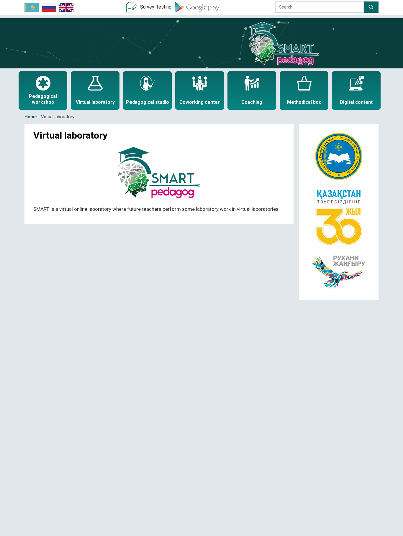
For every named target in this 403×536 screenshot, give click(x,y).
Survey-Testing (155, 7)
